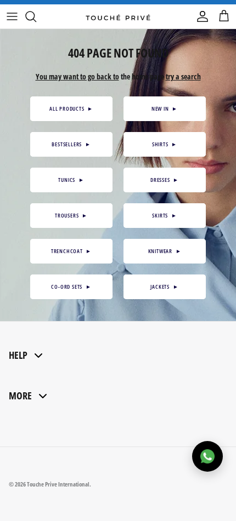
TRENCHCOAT (71, 251)
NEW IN (164, 108)
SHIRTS (164, 144)
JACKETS (164, 286)
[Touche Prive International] (118, 16)
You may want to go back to (77, 76)
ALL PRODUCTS (71, 108)
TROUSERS (71, 215)
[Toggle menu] (12, 16)
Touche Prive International (58, 484)
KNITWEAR (165, 251)
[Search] (36, 16)
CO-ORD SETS (71, 286)
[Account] (200, 16)
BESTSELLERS (71, 144)
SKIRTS (164, 215)
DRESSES (164, 180)
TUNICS (71, 180)
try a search (183, 76)
